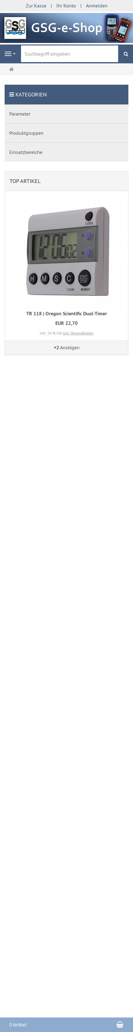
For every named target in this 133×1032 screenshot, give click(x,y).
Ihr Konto (66, 5)
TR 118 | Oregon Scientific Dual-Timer (66, 313)
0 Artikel (18, 1024)
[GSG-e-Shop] (66, 27)
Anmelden (97, 5)
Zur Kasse (36, 5)
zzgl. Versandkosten (78, 333)
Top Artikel (25, 181)
